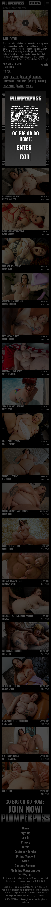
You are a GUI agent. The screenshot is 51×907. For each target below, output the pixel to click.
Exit (24, 156)
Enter (24, 147)
